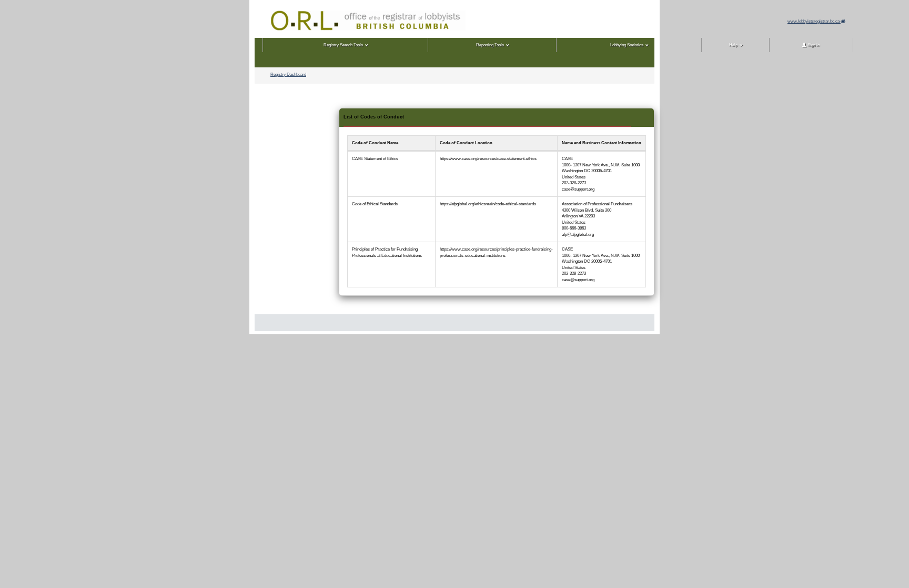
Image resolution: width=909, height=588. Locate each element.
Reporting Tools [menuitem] (490, 45)
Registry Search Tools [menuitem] (343, 45)
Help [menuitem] (733, 45)
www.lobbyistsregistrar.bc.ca (814, 21)
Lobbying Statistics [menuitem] (626, 45)
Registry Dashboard (288, 74)
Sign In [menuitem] (813, 45)
